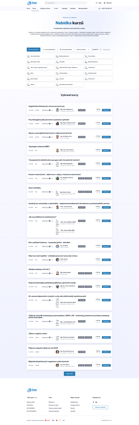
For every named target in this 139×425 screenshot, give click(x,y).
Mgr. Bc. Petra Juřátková (67, 286)
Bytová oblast (34, 78)
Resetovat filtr (106, 49)
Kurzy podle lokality (67, 49)
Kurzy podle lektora (50, 49)
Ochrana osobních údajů (55, 408)
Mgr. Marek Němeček (66, 163)
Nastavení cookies (53, 405)
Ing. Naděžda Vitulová (66, 177)
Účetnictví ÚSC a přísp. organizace (68, 67)
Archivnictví (91, 78)
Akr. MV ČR (95, 49)
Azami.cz (110, 420)
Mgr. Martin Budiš (65, 272)
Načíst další (69, 373)
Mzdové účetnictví (64, 56)
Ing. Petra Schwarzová (67, 351)
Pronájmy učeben (75, 405)
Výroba (32, 84)
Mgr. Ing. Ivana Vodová (67, 149)
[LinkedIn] (96, 402)
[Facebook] (93, 402)
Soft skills (62, 61)
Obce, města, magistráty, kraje (39, 67)
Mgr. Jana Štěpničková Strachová (70, 322)
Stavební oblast (92, 73)
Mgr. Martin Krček (65, 192)
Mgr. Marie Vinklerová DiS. (68, 123)
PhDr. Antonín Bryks (66, 206)
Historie (73, 408)
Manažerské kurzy (93, 61)
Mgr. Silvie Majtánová (66, 109)
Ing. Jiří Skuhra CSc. (66, 136)
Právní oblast (91, 56)
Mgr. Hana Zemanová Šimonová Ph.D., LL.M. (73, 302)
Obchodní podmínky (54, 411)
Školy (32, 73)
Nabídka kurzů (74, 402)
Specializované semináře (66, 84)
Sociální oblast (63, 73)
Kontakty (73, 411)
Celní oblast (91, 67)
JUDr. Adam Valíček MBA (67, 230)
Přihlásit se (52, 402)
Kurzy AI (61, 78)
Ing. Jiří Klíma (64, 245)
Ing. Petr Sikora (64, 364)
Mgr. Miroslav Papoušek (67, 337)
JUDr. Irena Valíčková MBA (68, 222)
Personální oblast (35, 56)
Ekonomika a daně (35, 61)
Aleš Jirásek (63, 259)
